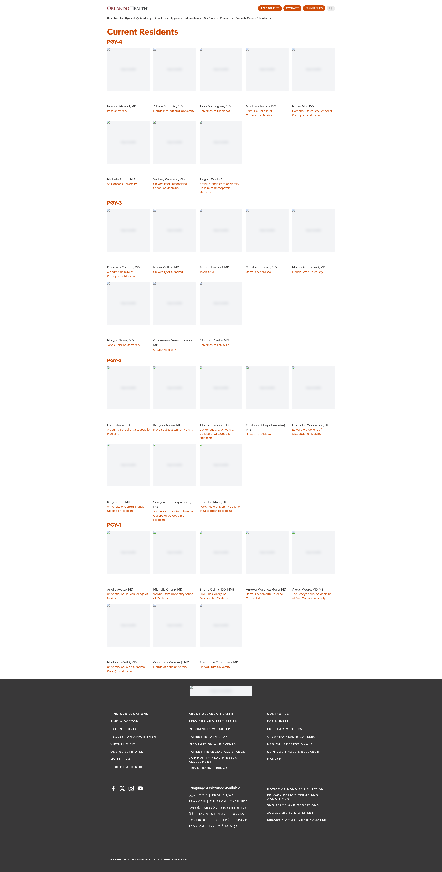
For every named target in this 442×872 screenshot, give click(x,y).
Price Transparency (208, 768)
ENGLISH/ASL (224, 795)
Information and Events (212, 744)
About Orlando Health (211, 714)
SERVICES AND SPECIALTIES (213, 721)
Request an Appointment (134, 736)
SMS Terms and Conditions (293, 805)
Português (199, 820)
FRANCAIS (197, 801)
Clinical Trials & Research (293, 752)
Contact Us (278, 714)
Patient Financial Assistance (217, 752)
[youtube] (140, 789)
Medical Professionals (290, 744)
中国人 (203, 795)
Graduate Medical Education (251, 18)
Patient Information (208, 736)
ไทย (212, 826)
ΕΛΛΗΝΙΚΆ (239, 801)
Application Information (185, 18)
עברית (242, 807)
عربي (192, 795)
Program (225, 18)
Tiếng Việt (228, 826)
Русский (221, 820)
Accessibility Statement (290, 813)
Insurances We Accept (210, 729)
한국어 (222, 814)
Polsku (238, 814)
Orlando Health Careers (291, 736)
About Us (160, 18)
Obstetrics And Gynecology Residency (129, 18)
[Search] (331, 8)
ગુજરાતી (194, 807)
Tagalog (197, 826)
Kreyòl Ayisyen (218, 807)
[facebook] (113, 789)
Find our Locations (129, 714)
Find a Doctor (124, 721)
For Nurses (278, 721)
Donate (274, 759)
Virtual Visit (122, 744)
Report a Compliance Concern (297, 820)
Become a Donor (126, 767)
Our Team (209, 18)
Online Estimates (126, 752)
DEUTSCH (218, 801)
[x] (122, 789)
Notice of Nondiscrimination (295, 789)
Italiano (206, 814)
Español (242, 820)
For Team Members (284, 729)
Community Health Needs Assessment (213, 760)
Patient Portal (124, 729)
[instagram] (131, 789)
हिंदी (191, 814)
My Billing (120, 759)
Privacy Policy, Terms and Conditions (292, 797)
